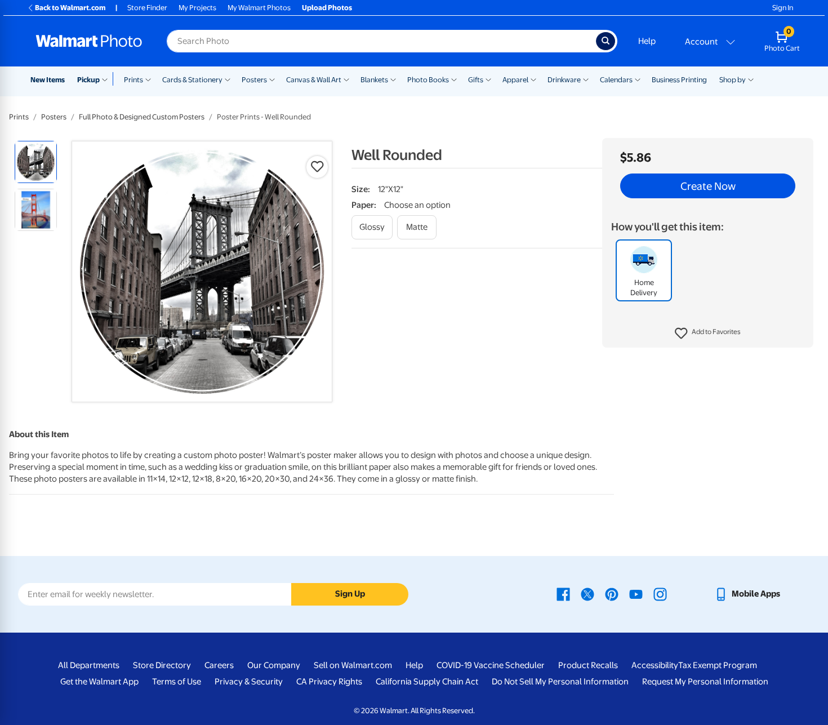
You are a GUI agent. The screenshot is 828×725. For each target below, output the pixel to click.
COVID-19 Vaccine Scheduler (491, 665)
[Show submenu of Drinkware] (585, 79)
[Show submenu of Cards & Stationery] (227, 79)
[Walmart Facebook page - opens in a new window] (563, 594)
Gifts (475, 79)
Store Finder (147, 7)
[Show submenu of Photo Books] (454, 79)
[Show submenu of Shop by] (750, 79)
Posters (254, 79)
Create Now (708, 186)
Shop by (732, 79)
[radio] (36, 162)
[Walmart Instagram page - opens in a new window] (660, 594)
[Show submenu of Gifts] (488, 79)
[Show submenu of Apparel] (533, 79)
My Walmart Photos (259, 7)
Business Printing (679, 79)
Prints (133, 79)
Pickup (88, 79)
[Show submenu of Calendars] (637, 79)
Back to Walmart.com (70, 7)
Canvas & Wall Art (313, 79)
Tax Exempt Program (717, 665)
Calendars (616, 79)
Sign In (782, 7)
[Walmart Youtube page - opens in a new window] (636, 594)
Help (647, 41)
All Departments (88, 665)
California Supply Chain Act (427, 682)
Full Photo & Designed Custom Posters (141, 117)
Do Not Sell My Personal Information (560, 682)
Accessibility (654, 665)
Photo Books (428, 79)
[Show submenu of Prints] (148, 79)
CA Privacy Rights (329, 682)
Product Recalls (588, 665)
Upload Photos (327, 7)
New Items (47, 79)
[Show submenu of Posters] (272, 79)
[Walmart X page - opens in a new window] (587, 594)
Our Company (273, 665)
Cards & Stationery (192, 79)
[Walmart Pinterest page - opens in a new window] (611, 594)
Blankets (374, 79)
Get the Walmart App (99, 682)
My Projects (197, 7)
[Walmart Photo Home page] (89, 41)
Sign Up (350, 594)
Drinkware (564, 79)
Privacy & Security (249, 682)
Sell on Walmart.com (353, 665)
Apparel (515, 79)
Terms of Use (176, 682)
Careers (219, 665)
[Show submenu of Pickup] (107, 79)
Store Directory (162, 665)
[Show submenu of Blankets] (393, 79)
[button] (707, 333)
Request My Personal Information (705, 682)
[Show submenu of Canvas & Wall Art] (346, 79)
